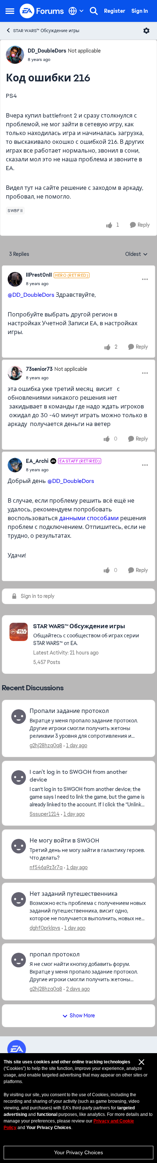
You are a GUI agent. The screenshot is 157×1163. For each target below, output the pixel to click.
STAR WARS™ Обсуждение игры (46, 31)
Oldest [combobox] (136, 254)
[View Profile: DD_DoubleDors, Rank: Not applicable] (15, 55)
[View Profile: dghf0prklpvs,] (18, 899)
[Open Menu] (146, 31)
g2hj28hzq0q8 (46, 745)
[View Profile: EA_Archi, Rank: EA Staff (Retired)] (15, 465)
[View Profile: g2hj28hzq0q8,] (18, 716)
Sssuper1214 (45, 814)
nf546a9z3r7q (46, 867)
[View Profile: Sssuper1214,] (18, 777)
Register (114, 11)
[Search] (93, 11)
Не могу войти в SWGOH (64, 840)
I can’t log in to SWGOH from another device (78, 775)
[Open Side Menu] (10, 10)
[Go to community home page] (42, 11)
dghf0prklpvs (45, 928)
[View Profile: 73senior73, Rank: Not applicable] (15, 373)
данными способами (89, 518)
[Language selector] (76, 11)
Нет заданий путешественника (74, 894)
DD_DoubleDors (47, 50)
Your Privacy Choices (78, 1152)
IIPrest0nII (39, 275)
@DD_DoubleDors (31, 295)
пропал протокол (55, 954)
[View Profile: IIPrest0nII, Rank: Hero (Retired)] (15, 279)
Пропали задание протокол (69, 711)
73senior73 (39, 369)
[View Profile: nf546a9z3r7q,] (18, 846)
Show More (82, 1015)
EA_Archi (37, 461)
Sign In (139, 11)
